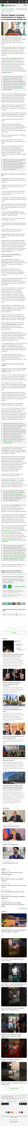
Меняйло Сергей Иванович (10, 844)
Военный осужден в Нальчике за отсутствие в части (13, 886)
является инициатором (16, 494)
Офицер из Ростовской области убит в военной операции (12, 873)
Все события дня (22, 908)
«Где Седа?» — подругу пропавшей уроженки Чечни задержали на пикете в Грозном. (14, 984)
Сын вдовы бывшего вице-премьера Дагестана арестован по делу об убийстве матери (12, 904)
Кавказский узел (15, 58)
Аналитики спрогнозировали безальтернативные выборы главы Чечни (12, 709)
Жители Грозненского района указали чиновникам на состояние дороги (13, 655)
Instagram (22, 556)
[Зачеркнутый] (12, 614)
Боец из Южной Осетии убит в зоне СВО (12, 892)
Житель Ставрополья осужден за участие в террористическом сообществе (12, 684)
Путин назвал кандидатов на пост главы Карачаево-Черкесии (14, 759)
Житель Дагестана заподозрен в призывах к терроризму (13, 897)
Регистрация (14, 628)
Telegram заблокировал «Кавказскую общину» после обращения (11, 1060)
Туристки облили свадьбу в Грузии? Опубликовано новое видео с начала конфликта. (11, 1036)
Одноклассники (13, 558)
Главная (3, 10)
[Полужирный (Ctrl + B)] (4, 614)
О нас (2, 1101)
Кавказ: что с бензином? (8, 8)
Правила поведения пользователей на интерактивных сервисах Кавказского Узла (14, 1117)
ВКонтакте (5, 558)
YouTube (21, 559)
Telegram (15, 552)
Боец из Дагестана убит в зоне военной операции (12, 879)
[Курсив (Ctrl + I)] (6, 614)
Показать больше (14, 1088)
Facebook (17, 556)
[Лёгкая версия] (7, 1)
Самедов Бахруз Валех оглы (10, 863)
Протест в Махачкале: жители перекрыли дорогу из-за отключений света (12, 1009)
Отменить (14, 632)
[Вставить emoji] (16, 614)
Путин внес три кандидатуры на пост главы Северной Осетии (13, 737)
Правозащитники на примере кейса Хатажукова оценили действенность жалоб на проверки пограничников (13, 787)
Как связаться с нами (12, 1101)
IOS (22, 545)
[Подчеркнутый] (9, 614)
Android (19, 545)
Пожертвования (23, 1101)
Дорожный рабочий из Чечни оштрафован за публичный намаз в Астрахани (13, 931)
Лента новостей (9, 10)
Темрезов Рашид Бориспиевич (11, 826)
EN (4, 1)
